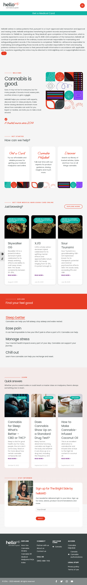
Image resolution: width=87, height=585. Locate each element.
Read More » (12, 275)
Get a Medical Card (43, 13)
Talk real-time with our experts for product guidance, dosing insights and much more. (43, 167)
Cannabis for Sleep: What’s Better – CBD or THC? (16, 430)
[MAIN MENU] (82, 5)
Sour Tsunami (67, 245)
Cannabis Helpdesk (43, 155)
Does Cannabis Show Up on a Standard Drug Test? (43, 430)
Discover (70, 153)
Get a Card (17, 153)
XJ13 (38, 243)
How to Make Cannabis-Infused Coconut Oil (69, 430)
